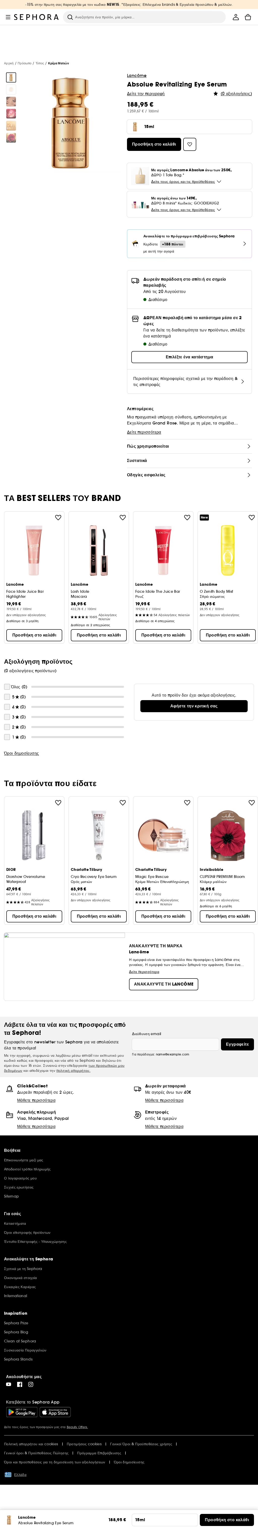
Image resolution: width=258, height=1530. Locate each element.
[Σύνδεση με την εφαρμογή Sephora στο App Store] (55, 1412)
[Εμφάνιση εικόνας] (11, 77)
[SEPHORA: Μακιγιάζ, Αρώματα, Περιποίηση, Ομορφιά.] (36, 17)
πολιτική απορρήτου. (73, 1070)
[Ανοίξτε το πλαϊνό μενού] (8, 17)
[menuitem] (236, 17)
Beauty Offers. (77, 1427)
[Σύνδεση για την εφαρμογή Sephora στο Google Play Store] (22, 1412)
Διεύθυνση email (146, 1034)
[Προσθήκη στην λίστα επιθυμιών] (58, 518)
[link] (194, 706)
